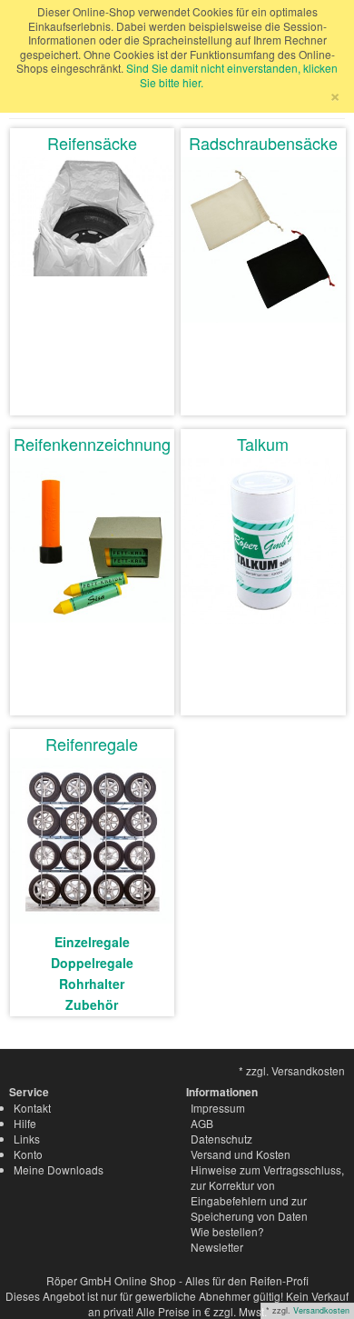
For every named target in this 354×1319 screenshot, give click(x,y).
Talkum (263, 443)
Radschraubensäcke (263, 143)
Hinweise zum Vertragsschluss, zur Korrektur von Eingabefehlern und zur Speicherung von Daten (267, 1193)
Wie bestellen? (227, 1231)
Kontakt (32, 1107)
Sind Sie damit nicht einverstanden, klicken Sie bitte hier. (232, 75)
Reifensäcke (92, 143)
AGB (202, 1123)
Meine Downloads (58, 1169)
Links (27, 1138)
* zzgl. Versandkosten (292, 1070)
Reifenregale (91, 743)
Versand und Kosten (240, 1154)
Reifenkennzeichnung (92, 443)
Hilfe (25, 1123)
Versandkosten (321, 1310)
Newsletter (217, 1246)
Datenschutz (221, 1138)
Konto (28, 1154)
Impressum (218, 1107)
